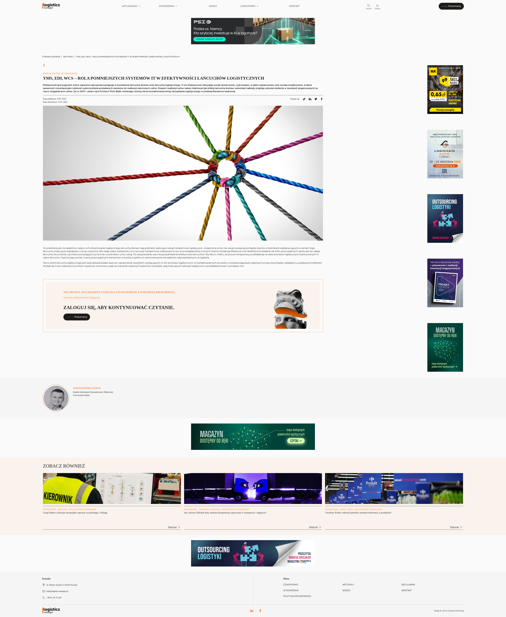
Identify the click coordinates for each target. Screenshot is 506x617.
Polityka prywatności (297, 596)
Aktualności (130, 6)
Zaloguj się (94, 297)
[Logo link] (51, 6)
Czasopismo (290, 584)
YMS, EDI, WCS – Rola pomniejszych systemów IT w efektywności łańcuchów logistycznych (128, 56)
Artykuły (68, 56)
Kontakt (294, 6)
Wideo (213, 6)
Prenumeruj (80, 317)
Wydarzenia (290, 590)
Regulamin (408, 584)
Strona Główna (51, 56)
